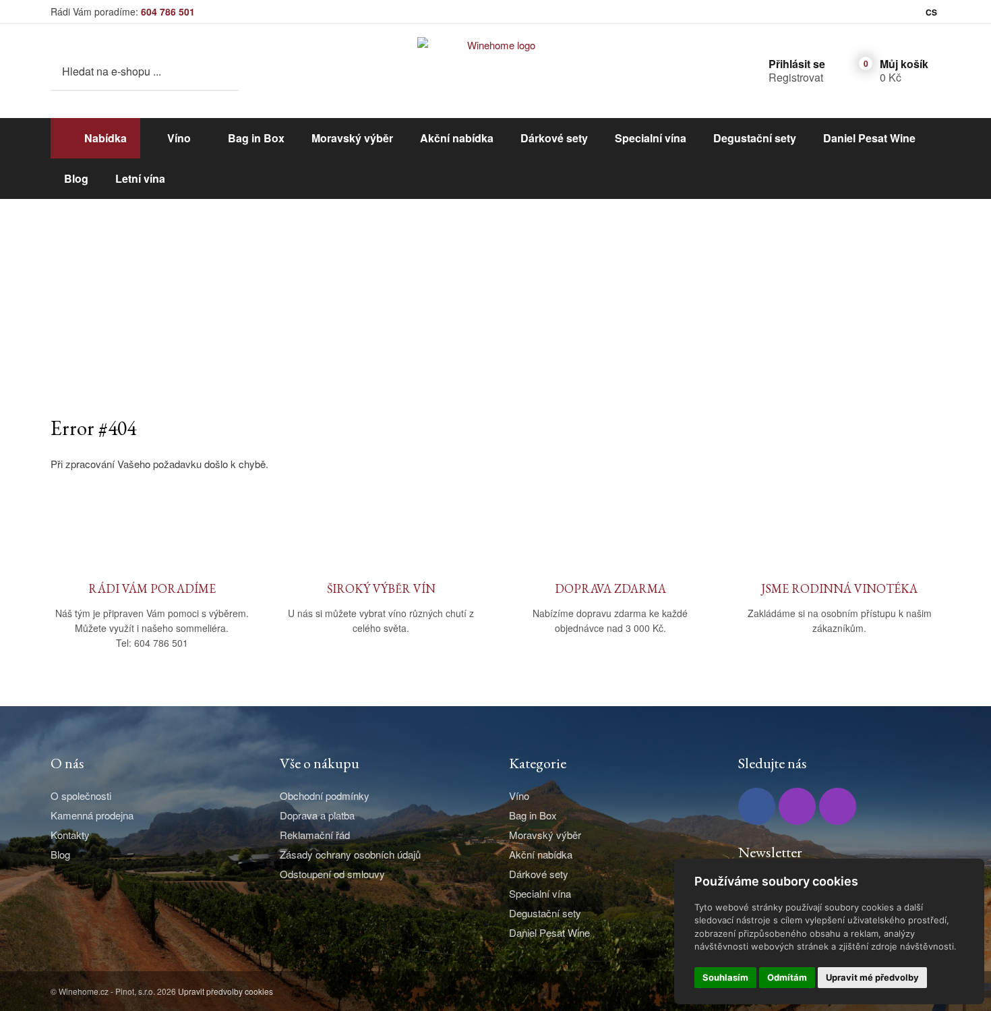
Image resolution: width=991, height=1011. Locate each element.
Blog (76, 178)
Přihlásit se (797, 63)
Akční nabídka (456, 138)
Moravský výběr (352, 138)
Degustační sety (754, 138)
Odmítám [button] (787, 977)
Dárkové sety (554, 138)
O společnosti (81, 795)
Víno (179, 138)
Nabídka (105, 138)
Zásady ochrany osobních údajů (350, 854)
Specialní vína (650, 138)
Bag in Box (256, 138)
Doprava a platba (317, 815)
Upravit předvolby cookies (225, 991)
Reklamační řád (315, 835)
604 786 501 (168, 11)
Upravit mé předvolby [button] (872, 977)
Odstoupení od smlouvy (332, 874)
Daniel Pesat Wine (869, 138)
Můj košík (904, 63)
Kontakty (70, 835)
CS (931, 12)
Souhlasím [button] (725, 977)
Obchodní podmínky (324, 795)
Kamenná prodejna (92, 815)
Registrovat (796, 77)
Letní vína (140, 178)
